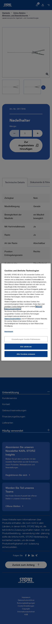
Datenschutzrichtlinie (12, 319)
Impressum (8, 331)
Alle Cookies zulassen (26, 354)
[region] (26, 312)
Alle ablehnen (26, 346)
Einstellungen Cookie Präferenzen (26, 339)
